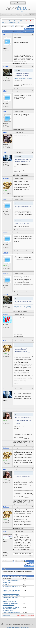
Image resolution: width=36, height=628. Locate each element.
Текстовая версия (6, 615)
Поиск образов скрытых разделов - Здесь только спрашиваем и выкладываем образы (11, 609)
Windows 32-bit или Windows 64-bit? (11, 612)
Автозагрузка (6, 584)
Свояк (4, 152)
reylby (4, 410)
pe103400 (5, 253)
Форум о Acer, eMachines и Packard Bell (10, 20)
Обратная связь (25, 627)
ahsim (4, 111)
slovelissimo (6, 178)
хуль (4, 34)
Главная (4, 14)
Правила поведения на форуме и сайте (25, 615)
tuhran (5, 132)
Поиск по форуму (30, 20)
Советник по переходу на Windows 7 (23, 78)
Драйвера (18, 14)
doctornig (5, 66)
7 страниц (4, 26)
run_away (5, 232)
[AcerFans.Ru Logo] (18, 9)
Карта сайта (18, 627)
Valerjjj (5, 91)
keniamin (5, 314)
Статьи (11, 14)
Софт (25, 14)
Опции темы (28, 31)
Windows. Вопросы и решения (10, 597)
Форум (32, 14)
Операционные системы (14, 22)
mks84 (4, 531)
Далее (22, 26)
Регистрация (20, 3)
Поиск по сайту (10, 627)
